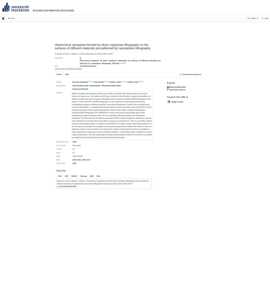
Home (12, 18)
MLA (98, 176)
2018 (74, 142)
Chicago (83, 176)
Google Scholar (177, 102)
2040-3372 (86, 160)
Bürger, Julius (118, 82)
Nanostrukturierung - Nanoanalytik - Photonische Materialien (97, 86)
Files (67, 74)
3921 (74, 163)
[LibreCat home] (3, 18)
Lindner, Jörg (135, 82)
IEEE (92, 176)
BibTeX (74, 176)
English (253, 18)
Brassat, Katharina (83, 82)
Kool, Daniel (101, 82)
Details (59, 74)
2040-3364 (77, 160)
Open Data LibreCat (177, 90)
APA (66, 176)
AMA (60, 176)
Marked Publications (178, 87)
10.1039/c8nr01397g (88, 66)
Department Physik (80, 89)
